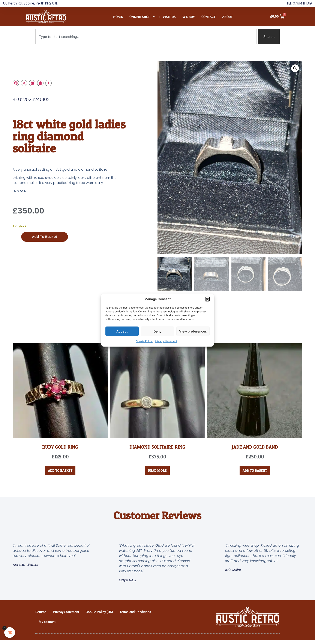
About (227, 17)
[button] (207, 299)
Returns (40, 612)
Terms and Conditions (135, 612)
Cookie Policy (144, 341)
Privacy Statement (166, 341)
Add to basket (44, 236)
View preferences (193, 331)
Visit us (169, 17)
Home (118, 17)
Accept (122, 331)
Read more (157, 470)
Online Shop (139, 17)
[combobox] (145, 36)
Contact (208, 17)
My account (47, 622)
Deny (157, 331)
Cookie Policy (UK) (99, 612)
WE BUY (188, 17)
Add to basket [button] (60, 470)
